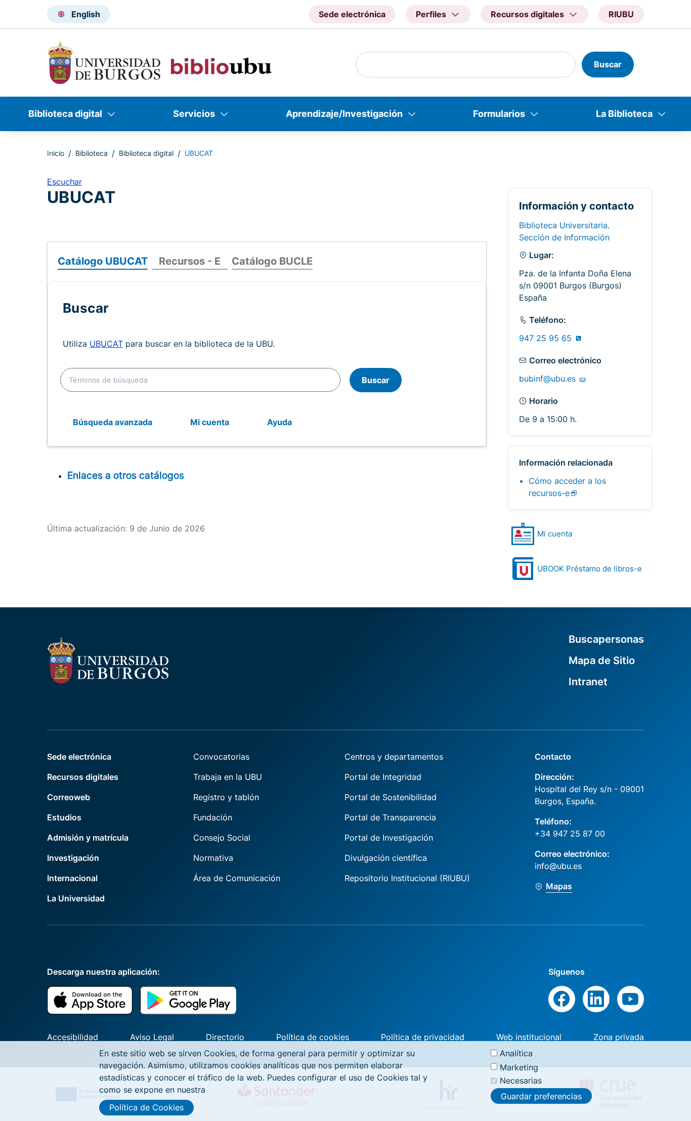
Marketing (519, 1067)
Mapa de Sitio (602, 660)
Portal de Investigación (388, 838)
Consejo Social (221, 838)
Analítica (516, 1053)
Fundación (212, 817)
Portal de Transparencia (390, 817)
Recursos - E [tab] (190, 261)
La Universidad (76, 898)
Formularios (499, 113)
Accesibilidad (72, 1037)
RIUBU (621, 14)
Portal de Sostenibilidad (390, 797)
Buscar (376, 380)
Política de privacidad (422, 1037)
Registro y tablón (226, 797)
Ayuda (279, 422)
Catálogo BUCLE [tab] (272, 261)
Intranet (588, 682)
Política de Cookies (146, 1107)
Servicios (194, 113)
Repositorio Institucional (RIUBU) (407, 878)
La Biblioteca (624, 113)
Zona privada (618, 1037)
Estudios (64, 817)
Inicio (55, 153)
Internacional (72, 878)
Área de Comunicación (236, 878)
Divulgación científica (385, 858)
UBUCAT (106, 344)
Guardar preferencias (541, 1096)
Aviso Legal (152, 1037)
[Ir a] (522, 534)
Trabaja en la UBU (227, 777)
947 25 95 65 (546, 338)
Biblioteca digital (65, 113)
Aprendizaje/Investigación (344, 113)
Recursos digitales (82, 777)
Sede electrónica (352, 14)
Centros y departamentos (393, 757)
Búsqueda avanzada (112, 422)
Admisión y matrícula (87, 838)
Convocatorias (221, 757)
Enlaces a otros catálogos (125, 475)
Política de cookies (312, 1037)
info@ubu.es (558, 866)
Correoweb (68, 797)
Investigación (73, 858)
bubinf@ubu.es (548, 378)
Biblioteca (91, 153)
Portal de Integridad (382, 777)
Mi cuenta (209, 422)
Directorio (225, 1037)
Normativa (213, 858)
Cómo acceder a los (567, 487)
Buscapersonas (606, 639)
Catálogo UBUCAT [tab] (103, 261)
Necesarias (521, 1080)
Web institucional (529, 1037)
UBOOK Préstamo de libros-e (589, 568)
